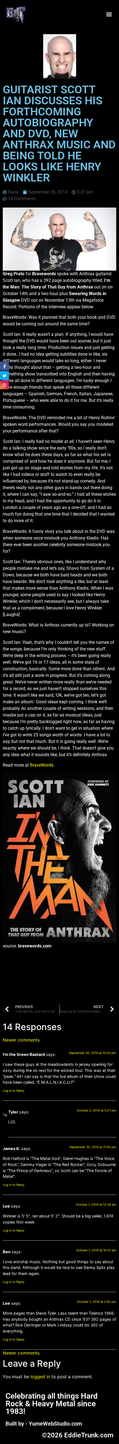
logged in (40, 1376)
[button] (108, 14)
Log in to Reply (13, 1090)
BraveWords (41, 765)
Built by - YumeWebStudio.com (44, 1423)
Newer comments (21, 1040)
